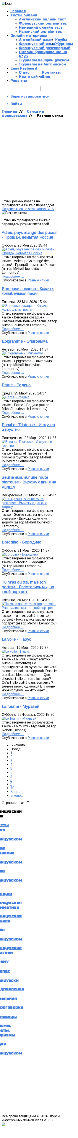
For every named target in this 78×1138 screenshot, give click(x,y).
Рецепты (18, 81)
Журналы (64, 44)
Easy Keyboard (23, 68)
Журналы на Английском (42, 64)
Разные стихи (38, 280)
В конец (16, 795)
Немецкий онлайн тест (41, 27)
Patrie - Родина (16, 385)
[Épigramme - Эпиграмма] (22, 353)
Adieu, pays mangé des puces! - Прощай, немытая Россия (30, 234)
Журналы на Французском (44, 60)
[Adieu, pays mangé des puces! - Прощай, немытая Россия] (30, 253)
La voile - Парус (16, 639)
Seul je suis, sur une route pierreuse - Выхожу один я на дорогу (29, 482)
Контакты (51, 72)
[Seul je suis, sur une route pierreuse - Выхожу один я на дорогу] (30, 507)
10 (12, 788)
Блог (46, 77)
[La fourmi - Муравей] (19, 718)
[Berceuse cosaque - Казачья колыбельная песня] (30, 309)
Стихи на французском (23, 113)
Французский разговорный (44, 48)
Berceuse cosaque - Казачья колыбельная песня (28, 291)
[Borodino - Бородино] (20, 554)
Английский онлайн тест (42, 19)
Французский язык (37, 44)
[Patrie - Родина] (15, 397)
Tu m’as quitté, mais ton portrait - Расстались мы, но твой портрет (28, 587)
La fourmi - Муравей (20, 706)
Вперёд (16, 791)
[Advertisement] (39, 158)
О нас (24, 72)
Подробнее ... (13, 276)
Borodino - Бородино (21, 542)
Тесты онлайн (23, 15)
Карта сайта (30, 77)
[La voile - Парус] (16, 651)
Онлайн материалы (28, 36)
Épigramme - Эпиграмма (24, 341)
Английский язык (35, 40)
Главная (9, 111)
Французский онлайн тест (44, 23)
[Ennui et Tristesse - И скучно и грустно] (30, 445)
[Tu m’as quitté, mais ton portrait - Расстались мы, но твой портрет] (30, 608)
